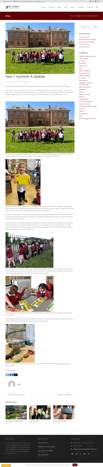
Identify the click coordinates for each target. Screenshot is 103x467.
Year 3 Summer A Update (60, 421)
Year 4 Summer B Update (86, 42)
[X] (93, 1)
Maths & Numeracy (84, 87)
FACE (80, 68)
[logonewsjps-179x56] (13, 7)
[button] (96, 7)
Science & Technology (85, 101)
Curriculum (82, 61)
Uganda (81, 111)
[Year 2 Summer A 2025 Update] (16, 412)
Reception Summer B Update (87, 39)
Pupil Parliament (84, 99)
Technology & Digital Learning (87, 106)
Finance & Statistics (84, 71)
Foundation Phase (84, 73)
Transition (82, 109)
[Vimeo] (98, 1)
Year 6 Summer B (84, 44)
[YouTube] (95, 1)
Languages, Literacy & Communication (85, 83)
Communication (83, 58)
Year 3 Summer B (84, 37)
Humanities (82, 78)
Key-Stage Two (83, 80)
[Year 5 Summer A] (40, 412)
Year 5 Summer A (34, 421)
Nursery (81, 92)
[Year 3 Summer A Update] (63, 412)
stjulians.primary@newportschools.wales (85, 449)
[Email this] (7, 375)
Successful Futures (84, 104)
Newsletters (82, 89)
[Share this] (11, 375)
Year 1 (17, 81)
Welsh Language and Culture (87, 118)
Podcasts (81, 97)
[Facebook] (90, 1)
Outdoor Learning (84, 94)
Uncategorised (25, 81)
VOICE (81, 116)
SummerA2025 (11, 370)
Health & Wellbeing (84, 75)
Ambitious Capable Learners (87, 56)
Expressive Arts (83, 66)
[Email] (72, 454)
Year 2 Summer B (84, 47)
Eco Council (82, 63)
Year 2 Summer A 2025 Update (14, 421)
